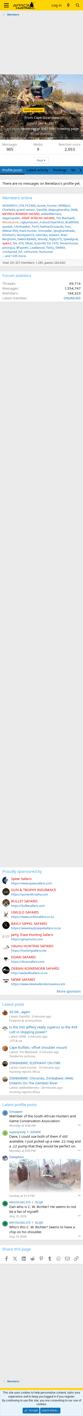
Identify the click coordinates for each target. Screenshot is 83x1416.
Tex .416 (18, 243)
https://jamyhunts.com (27, 939)
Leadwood (37, 247)
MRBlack (64, 205)
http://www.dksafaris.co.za (29, 973)
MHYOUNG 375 (19, 1202)
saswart (54, 235)
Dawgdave (16, 1157)
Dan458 (41, 210)
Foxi (68, 226)
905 (9, 149)
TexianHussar (69, 243)
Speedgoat (70, 239)
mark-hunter (28, 231)
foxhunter (46, 252)
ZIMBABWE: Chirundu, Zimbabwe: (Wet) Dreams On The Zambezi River (41, 1080)
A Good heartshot (51, 222)
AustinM (40, 243)
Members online (17, 197)
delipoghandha (58, 210)
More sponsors (69, 991)
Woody (43, 239)
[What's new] (68, 5)
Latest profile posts (19, 1104)
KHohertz (8, 235)
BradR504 (71, 222)
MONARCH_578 (13, 205)
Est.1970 (52, 243)
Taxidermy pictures (22, 1056)
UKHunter (31, 252)
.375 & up (15, 1041)
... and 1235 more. (14, 256)
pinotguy (8, 247)
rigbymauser (29, 222)
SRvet (29, 243)
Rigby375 (55, 239)
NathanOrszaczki (51, 226)
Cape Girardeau (46, 117)
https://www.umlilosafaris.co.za (32, 917)
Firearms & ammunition (25, 1020)
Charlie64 (8, 210)
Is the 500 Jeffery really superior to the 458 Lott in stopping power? (43, 1029)
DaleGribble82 (26, 239)
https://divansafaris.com (27, 961)
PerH (35, 226)
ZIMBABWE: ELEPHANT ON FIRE (34, 1062)
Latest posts (13, 1004)
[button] (6, 5)
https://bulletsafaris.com (28, 906)
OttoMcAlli (72, 298)
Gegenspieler (11, 218)
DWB (74, 210)
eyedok (7, 226)
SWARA (60, 247)
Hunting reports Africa (24, 1072)
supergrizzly (17, 1132)
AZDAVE (35, 1132)
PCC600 (30, 205)
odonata (41, 235)
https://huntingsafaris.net (29, 950)
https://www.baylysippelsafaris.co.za (36, 928)
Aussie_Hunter (47, 205)
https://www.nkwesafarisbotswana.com (38, 984)
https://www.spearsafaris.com (31, 883)
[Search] (77, 5)
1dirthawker (22, 226)
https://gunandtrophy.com (29, 894)
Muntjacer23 (25, 235)
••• (79, 1125)
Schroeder (45, 231)
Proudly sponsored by (22, 871)
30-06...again (19, 1011)
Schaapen (16, 1112)
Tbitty (50, 247)
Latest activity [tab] (37, 170)
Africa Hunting (41, 133)
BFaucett (22, 247)
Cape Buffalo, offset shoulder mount (38, 1047)
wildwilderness (51, 214)
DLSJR (39, 1202)
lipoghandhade (63, 231)
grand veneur (25, 210)
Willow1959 (10, 231)
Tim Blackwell (65, 218)
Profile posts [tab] (12, 170)
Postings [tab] (60, 170)
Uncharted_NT (12, 252)
